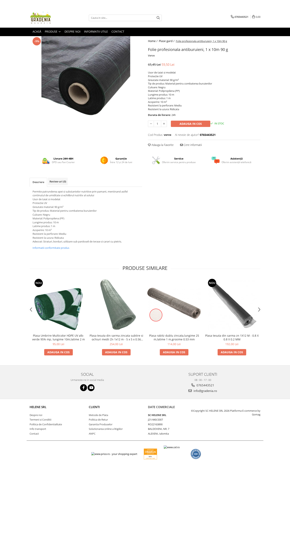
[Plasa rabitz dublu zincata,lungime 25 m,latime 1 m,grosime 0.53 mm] (174, 304)
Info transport (38, 429)
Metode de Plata (98, 415)
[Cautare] (158, 18)
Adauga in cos (191, 124)
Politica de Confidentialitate (46, 424)
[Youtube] (91, 387)
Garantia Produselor (100, 424)
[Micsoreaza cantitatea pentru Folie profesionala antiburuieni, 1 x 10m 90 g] (151, 124)
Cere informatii (192, 145)
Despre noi (36, 415)
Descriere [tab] (38, 182)
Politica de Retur (98, 419)
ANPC (92, 433)
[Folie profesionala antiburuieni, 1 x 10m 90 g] (86, 80)
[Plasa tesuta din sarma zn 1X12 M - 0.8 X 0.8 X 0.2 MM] (232, 305)
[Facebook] (83, 387)
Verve (151, 55)
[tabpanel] (86, 80)
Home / (153, 41)
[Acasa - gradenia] (49, 18)
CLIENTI (94, 407)
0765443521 (205, 385)
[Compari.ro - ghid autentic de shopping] (195, 454)
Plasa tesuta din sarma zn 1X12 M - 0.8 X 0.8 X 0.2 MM (232, 337)
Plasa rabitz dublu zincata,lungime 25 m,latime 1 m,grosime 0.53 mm (174, 337)
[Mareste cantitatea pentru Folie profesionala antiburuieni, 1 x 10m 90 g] (164, 124)
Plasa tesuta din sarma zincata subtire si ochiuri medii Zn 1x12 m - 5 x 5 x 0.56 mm (116, 337)
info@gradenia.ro (205, 391)
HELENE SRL (38, 407)
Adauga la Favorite (162, 145)
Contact (34, 433)
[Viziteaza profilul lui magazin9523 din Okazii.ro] (150, 454)
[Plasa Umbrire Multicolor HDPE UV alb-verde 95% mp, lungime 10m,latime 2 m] (58, 305)
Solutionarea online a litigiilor (106, 429)
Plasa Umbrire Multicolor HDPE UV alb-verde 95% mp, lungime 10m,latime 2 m (58, 337)
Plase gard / (167, 41)
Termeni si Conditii (40, 419)
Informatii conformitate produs (51, 248)
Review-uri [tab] (58, 181)
